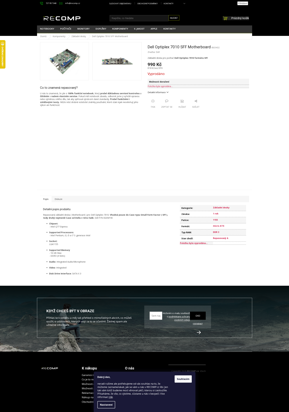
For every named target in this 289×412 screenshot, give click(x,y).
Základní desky (221, 207)
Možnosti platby (91, 388)
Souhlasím (183, 379)
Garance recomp (92, 375)
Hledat (174, 18)
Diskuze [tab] (58, 199)
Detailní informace (157, 92)
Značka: (154, 52)
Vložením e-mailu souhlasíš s (176, 316)
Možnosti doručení (159, 81)
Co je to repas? (90, 379)
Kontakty (168, 3)
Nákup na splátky (92, 397)
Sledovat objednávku (120, 3)
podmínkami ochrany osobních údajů (179, 318)
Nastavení (106, 404)
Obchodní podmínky (147, 3)
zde (111, 397)
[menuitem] (47, 29)
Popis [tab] (46, 199)
